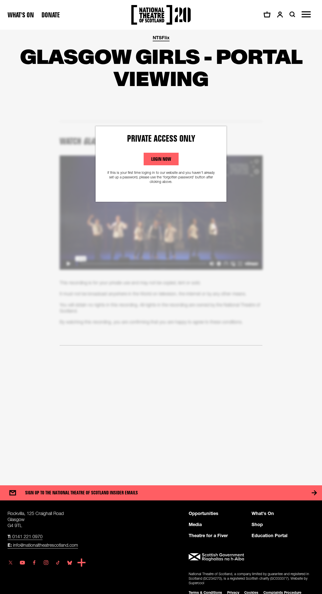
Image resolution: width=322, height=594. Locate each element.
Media (195, 524)
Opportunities (203, 513)
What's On (263, 513)
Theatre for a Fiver (208, 535)
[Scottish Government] (251, 557)
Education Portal (270, 535)
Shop (257, 524)
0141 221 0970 (25, 536)
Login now (161, 159)
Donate (51, 15)
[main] (161, 252)
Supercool (196, 583)
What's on (21, 15)
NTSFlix (161, 37)
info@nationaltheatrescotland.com (43, 545)
